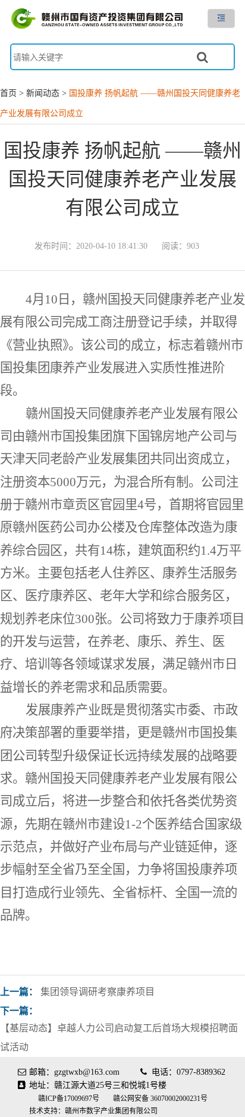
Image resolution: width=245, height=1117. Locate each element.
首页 (8, 93)
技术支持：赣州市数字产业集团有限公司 (93, 1111)
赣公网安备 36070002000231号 (160, 1098)
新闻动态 (42, 93)
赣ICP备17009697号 (69, 1098)
